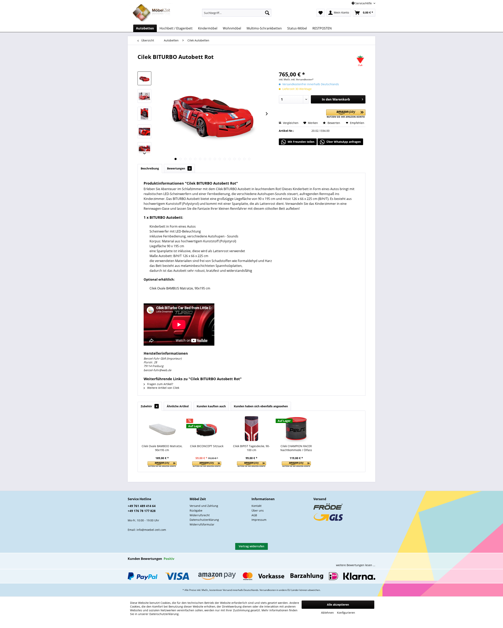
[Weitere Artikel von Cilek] (360, 61)
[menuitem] (236, 13)
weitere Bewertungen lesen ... (355, 565)
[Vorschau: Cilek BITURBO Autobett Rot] (144, 78)
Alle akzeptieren (338, 604)
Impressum (259, 520)
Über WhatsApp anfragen (343, 142)
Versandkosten (268, 590)
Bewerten (334, 123)
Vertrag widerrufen (251, 546)
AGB (254, 515)
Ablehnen (327, 612)
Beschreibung (150, 168)
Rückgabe (196, 510)
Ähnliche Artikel (178, 406)
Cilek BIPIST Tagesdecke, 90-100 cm (251, 448)
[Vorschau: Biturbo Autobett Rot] (144, 96)
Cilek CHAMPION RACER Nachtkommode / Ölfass (296, 448)
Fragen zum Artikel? (159, 384)
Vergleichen (290, 123)
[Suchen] (267, 13)
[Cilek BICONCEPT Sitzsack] (206, 428)
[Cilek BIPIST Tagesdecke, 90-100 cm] (251, 428)
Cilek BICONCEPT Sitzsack (206, 446)
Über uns (258, 510)
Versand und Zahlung (204, 506)
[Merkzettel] (320, 13)
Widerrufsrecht (200, 515)
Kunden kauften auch (211, 406)
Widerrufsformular (202, 524)
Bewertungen (178, 168)
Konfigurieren (346, 612)
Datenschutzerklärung (204, 520)
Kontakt (257, 506)
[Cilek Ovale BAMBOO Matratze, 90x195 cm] (162, 428)
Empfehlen (356, 123)
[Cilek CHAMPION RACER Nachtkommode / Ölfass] (296, 428)
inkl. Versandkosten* (302, 79)
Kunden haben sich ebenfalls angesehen (261, 406)
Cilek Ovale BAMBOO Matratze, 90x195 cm (162, 448)
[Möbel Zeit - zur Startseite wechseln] (151, 13)
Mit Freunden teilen (300, 142)
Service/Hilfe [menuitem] (363, 3)
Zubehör (149, 406)
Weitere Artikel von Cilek (162, 388)
